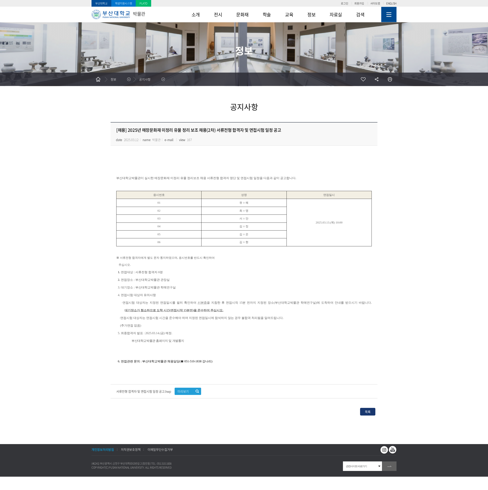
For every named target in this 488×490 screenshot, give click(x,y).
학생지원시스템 (123, 3)
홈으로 (98, 79)
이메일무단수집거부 (160, 449)
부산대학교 (101, 3)
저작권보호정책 (130, 449)
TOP (6, 483)
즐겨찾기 (363, 79)
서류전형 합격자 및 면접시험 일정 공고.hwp (144, 391)
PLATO (143, 3)
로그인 (344, 3)
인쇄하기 (389, 79)
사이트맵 (375, 3)
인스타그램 (384, 450)
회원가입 (359, 3)
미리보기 (183, 391)
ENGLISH (391, 3)
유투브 (392, 450)
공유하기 (376, 79)
